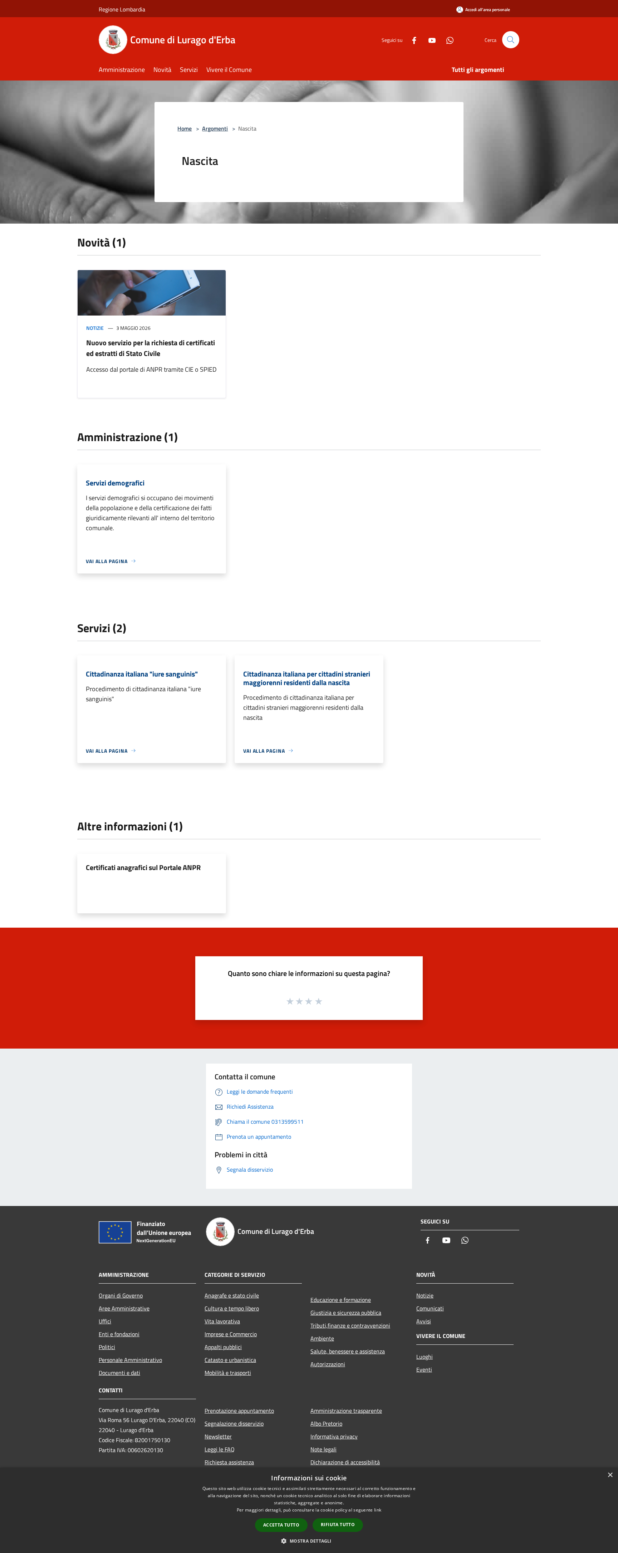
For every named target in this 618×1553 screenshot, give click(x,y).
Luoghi (424, 1356)
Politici (107, 1347)
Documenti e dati (119, 1372)
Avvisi (423, 1321)
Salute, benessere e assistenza (347, 1351)
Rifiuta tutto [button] (338, 1525)
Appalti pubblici (223, 1347)
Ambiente (322, 1338)
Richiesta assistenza (229, 1462)
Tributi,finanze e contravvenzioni (350, 1325)
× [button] (610, 1475)
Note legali (323, 1449)
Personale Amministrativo (130, 1360)
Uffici (105, 1321)
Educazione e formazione (340, 1299)
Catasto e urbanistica (230, 1360)
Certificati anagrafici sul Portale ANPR (143, 867)
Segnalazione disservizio (234, 1423)
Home (184, 128)
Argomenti (215, 128)
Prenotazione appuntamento (239, 1410)
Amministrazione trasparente (346, 1410)
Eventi (424, 1369)
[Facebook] (411, 39)
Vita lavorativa (222, 1321)
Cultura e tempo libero (232, 1308)
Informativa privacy (334, 1436)
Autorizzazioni (327, 1364)
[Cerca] (510, 39)
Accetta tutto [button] (281, 1525)
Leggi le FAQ (220, 1449)
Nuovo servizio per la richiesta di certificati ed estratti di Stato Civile (150, 348)
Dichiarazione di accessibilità (345, 1462)
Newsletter (218, 1436)
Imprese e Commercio (231, 1334)
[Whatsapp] (447, 39)
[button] (308, 1540)
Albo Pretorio (326, 1423)
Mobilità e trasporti (228, 1372)
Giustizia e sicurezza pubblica (345, 1312)
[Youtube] (429, 39)
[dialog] (309, 1510)
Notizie (95, 328)
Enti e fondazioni (119, 1334)
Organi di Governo (121, 1295)
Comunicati (430, 1308)
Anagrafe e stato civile (232, 1295)
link (377, 1510)
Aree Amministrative (124, 1308)
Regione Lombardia (122, 9)
